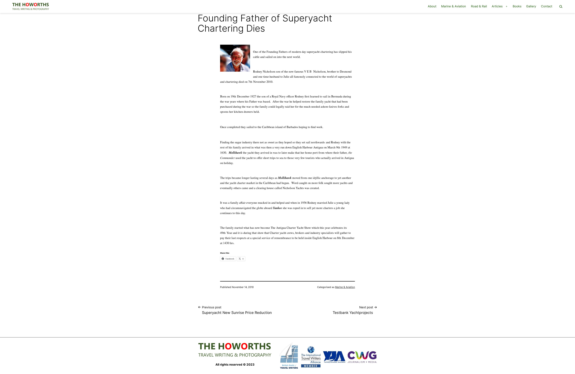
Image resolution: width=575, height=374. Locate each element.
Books (517, 6)
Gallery (531, 6)
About (432, 6)
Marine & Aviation (453, 6)
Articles (497, 6)
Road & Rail (479, 6)
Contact (546, 6)
